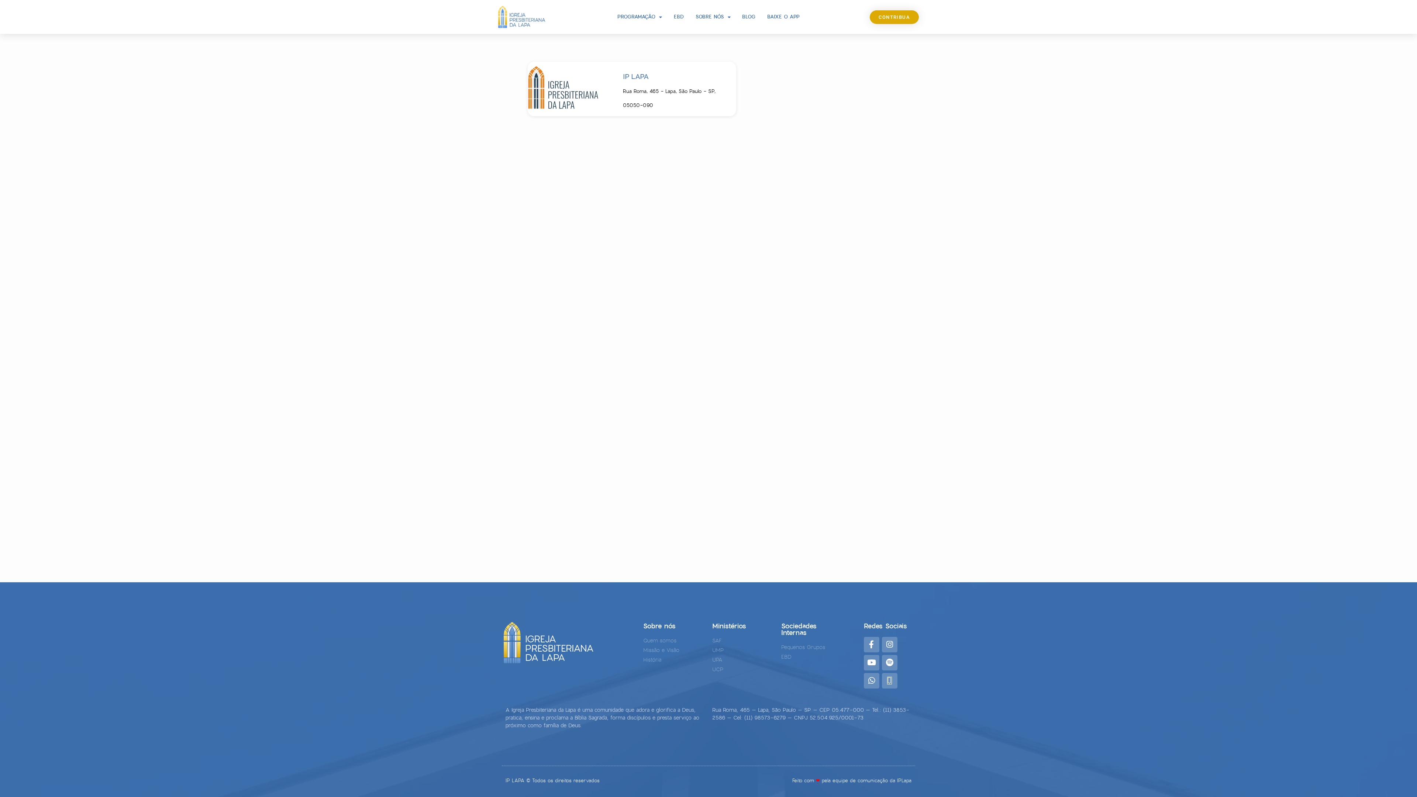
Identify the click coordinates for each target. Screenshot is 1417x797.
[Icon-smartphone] (889, 681)
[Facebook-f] (871, 644)
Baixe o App (783, 17)
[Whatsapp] (871, 681)
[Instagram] (889, 644)
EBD (679, 17)
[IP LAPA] (569, 89)
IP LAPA (635, 76)
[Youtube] (871, 662)
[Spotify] (889, 662)
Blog (748, 17)
